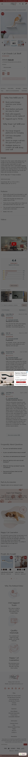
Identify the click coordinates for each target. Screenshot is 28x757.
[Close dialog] (27, 371)
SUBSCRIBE (21, 382)
